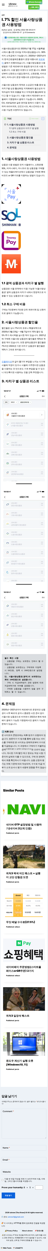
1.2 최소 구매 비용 (17, 131)
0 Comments (30, 32)
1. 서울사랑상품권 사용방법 (21, 124)
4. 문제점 (12, 147)
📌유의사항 (39, 1231)
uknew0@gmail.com (16, 1217)
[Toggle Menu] (3, 4)
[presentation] (24, 808)
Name (6, 1147)
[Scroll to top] (2, 1243)
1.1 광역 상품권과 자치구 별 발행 (24, 128)
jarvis (10, 30)
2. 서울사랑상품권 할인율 (20, 137)
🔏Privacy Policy (11, 1231)
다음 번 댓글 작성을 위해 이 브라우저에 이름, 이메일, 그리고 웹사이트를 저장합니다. (24, 1180)
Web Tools (7, 1248)
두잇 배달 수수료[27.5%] (20, 922)
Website (7, 1171)
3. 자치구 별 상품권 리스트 (20, 142)
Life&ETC (19, 1248)
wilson (17, 927)
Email (6, 1159)
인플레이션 (7, 361)
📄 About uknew (26, 1231)
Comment (8, 1111)
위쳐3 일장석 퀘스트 (17, 1015)
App (3, 15)
